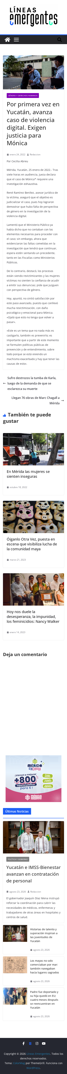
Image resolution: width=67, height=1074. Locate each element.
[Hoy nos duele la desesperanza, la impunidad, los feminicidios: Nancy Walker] (33, 576)
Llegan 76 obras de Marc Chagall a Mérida (36, 400)
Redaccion (35, 154)
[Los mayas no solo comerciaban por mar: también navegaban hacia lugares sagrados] (15, 971)
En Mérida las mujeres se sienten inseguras (28, 474)
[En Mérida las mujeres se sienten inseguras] (33, 436)
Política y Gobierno (18, 859)
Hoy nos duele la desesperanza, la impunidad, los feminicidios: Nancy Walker (33, 616)
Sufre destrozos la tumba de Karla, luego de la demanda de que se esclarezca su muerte (31, 383)
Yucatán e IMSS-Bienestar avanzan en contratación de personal (33, 874)
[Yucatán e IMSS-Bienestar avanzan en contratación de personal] (33, 837)
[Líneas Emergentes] (7, 39)
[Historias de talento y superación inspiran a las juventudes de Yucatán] (15, 939)
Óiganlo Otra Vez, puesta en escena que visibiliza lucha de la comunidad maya (32, 544)
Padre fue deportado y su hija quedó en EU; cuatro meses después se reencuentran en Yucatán (44, 999)
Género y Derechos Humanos (22, 95)
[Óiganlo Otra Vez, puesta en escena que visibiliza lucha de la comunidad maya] (33, 503)
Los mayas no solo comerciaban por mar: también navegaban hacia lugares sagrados (44, 966)
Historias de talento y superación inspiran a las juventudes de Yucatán (44, 935)
